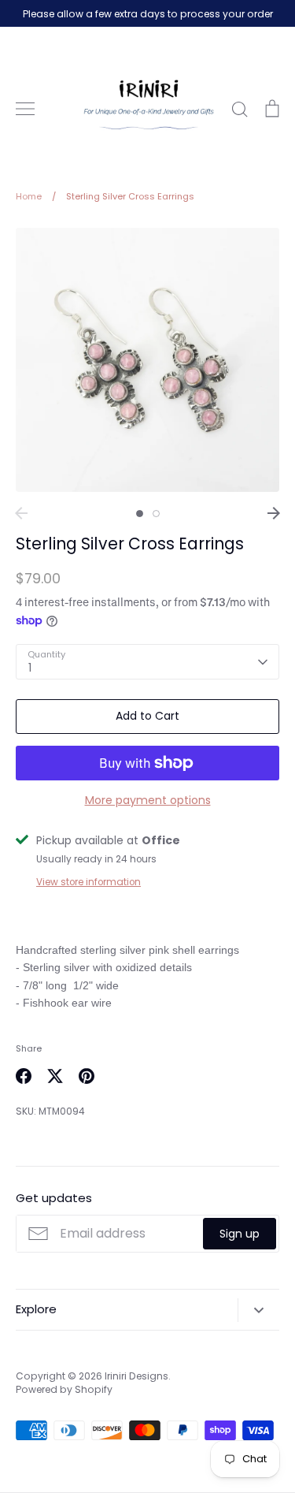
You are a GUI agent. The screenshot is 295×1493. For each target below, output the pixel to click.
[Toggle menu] (25, 108)
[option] (147, 360)
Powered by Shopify (64, 1389)
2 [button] (156, 513)
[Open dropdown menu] (258, 1310)
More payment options (148, 800)
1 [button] (139, 513)
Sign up (239, 1234)
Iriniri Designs (136, 1376)
